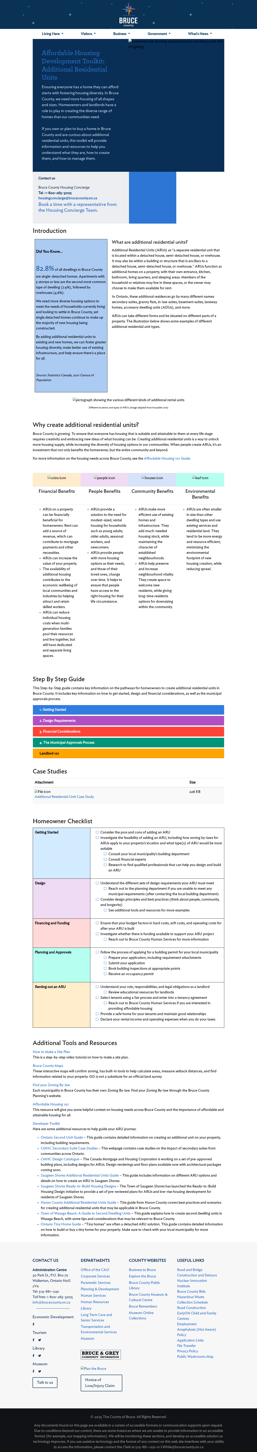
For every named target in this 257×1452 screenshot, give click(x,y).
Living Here (51, 34)
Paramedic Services (95, 1283)
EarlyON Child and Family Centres (196, 1316)
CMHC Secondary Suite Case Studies (69, 1148)
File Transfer (186, 1346)
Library (86, 1308)
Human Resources (95, 1302)
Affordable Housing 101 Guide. (167, 458)
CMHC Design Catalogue (60, 1159)
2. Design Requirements (57, 721)
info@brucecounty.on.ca (51, 1302)
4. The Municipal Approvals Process (67, 742)
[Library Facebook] (33, 1355)
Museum (87, 1339)
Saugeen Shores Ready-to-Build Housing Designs (78, 1186)
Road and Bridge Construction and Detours (197, 1272)
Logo (128, 14)
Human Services (93, 1296)
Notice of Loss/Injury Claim (100, 1383)
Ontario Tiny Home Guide (61, 1224)
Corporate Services (95, 1276)
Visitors (87, 34)
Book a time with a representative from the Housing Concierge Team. (77, 207)
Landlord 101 (49, 753)
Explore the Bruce (142, 1276)
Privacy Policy (187, 1351)
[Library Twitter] (39, 1355)
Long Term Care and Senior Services (96, 1317)
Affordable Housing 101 (51, 1104)
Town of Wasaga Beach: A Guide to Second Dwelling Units (86, 1213)
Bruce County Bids (191, 1292)
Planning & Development (100, 1289)
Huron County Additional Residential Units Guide (78, 1203)
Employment (187, 1324)
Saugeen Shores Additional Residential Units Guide (80, 1175)
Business (120, 34)
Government (158, 34)
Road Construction (191, 1308)
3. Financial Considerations (60, 731)
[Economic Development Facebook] (33, 1324)
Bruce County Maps (48, 1066)
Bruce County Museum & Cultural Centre (148, 1297)
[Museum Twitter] (39, 1371)
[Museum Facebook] (33, 1371)
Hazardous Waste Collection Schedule (192, 1299)
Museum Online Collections (141, 1315)
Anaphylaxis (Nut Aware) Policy (196, 1332)
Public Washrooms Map (195, 1357)
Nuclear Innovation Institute (192, 1283)
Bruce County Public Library (144, 1285)
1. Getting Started (53, 710)
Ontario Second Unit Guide (62, 1137)
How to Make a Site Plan (51, 1052)
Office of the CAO (95, 1270)
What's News (198, 34)
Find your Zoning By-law (51, 1085)
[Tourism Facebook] (33, 1340)
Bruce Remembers (143, 1306)
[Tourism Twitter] (39, 1340)
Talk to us (45, 1382)
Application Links (190, 1340)
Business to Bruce (142, 1270)
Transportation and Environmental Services (99, 1329)
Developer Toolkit (46, 1124)
